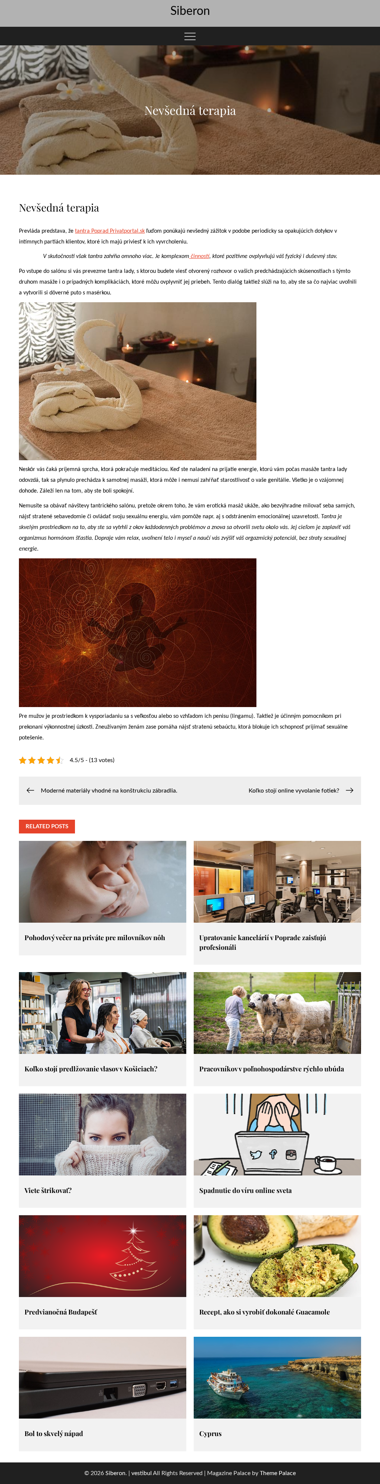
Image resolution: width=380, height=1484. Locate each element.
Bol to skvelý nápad (53, 1433)
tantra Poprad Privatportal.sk (110, 231)
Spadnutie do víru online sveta (245, 1190)
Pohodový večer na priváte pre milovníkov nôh (94, 937)
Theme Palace (278, 1473)
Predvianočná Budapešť (60, 1311)
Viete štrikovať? (48, 1190)
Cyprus (210, 1433)
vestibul (141, 1473)
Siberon (190, 11)
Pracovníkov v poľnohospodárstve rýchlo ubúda (271, 1068)
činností (199, 256)
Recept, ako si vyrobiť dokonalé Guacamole (264, 1311)
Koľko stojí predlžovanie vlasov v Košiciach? (90, 1068)
